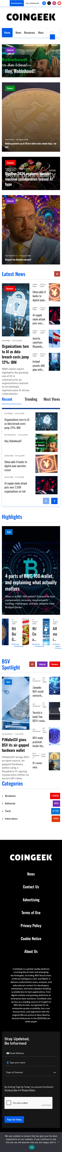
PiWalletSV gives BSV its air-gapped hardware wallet (15, 745)
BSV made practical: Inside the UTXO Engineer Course (38, 742)
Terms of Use (31, 912)
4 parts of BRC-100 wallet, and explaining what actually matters (31, 582)
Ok (31, 1147)
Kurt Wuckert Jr (11, 65)
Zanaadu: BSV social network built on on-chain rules (39, 691)
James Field (9, 139)
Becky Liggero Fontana (58, 646)
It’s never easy (37, 765)
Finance (10, 88)
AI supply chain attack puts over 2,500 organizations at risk (39, 319)
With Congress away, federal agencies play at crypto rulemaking (34, 634)
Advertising (31, 899)
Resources (29, 32)
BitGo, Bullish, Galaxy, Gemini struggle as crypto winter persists (14, 634)
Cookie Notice (31, 938)
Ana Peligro (6, 340)
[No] (58, 1142)
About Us (31, 951)
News (18, 32)
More (41, 32)
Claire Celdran (10, 168)
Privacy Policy (31, 925)
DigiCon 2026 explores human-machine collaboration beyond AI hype (29, 179)
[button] (46, 501)
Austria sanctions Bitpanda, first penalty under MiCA (39, 342)
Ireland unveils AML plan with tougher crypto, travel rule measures (39, 366)
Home (7, 32)
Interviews (11, 818)
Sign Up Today (14, 1119)
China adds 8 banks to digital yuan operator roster (39, 296)
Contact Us (31, 886)
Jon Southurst (7, 734)
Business (10, 162)
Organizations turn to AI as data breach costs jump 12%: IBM (15, 354)
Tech (9, 532)
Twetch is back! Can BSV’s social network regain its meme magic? (39, 717)
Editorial (10, 50)
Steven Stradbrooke (19, 645)
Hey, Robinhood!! (32, 3)
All (57, 273)
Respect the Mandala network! (18, 259)
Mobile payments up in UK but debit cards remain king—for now (30, 145)
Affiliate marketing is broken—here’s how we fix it (55, 634)
